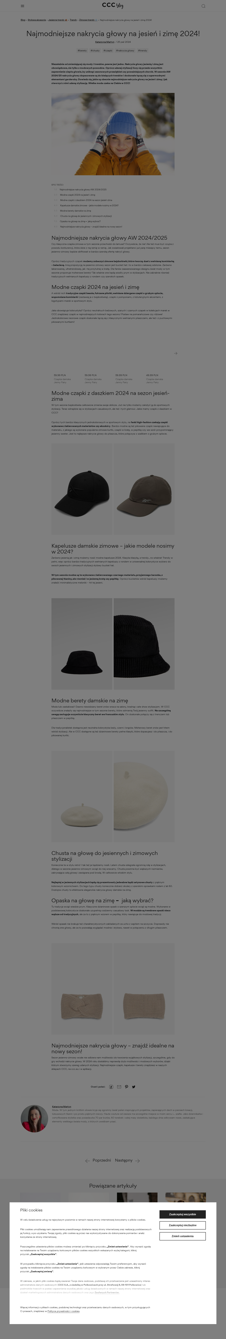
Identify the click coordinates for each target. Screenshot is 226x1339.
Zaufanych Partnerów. (107, 1292)
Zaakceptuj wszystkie (182, 1214)
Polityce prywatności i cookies (63, 1311)
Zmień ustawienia (183, 1236)
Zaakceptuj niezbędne (183, 1225)
